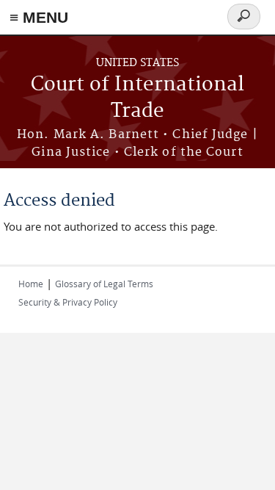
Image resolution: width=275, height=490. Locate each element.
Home (30, 283)
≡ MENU (39, 17)
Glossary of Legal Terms (104, 283)
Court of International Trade (137, 98)
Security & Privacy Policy (67, 302)
